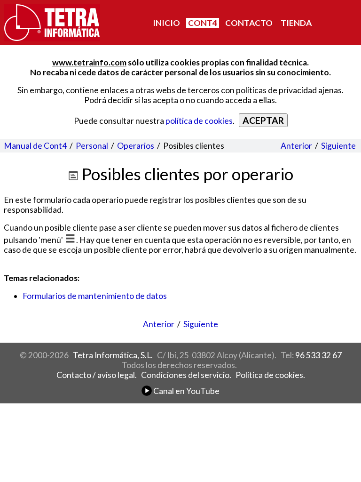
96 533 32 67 (318, 355)
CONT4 (202, 23)
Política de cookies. (270, 375)
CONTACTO (249, 23)
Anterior (296, 146)
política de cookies (199, 121)
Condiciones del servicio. (186, 375)
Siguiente (338, 146)
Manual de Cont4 (35, 146)
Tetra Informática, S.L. (113, 355)
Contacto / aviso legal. (96, 375)
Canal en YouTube (186, 391)
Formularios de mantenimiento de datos (95, 296)
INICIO (166, 23)
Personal (92, 146)
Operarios (135, 146)
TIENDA (296, 23)
